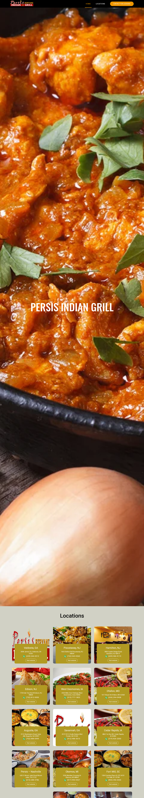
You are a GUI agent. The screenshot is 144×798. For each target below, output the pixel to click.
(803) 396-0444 (114, 780)
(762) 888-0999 (32, 739)
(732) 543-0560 (73, 656)
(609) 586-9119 (114, 656)
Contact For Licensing (121, 4)
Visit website (31, 660)
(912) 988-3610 (73, 739)
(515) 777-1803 (73, 697)
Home (88, 4)
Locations (100, 4)
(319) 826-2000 (114, 739)
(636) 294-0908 (114, 697)
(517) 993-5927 (73, 780)
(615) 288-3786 (32, 780)
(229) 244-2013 (32, 656)
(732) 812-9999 (32, 697)
